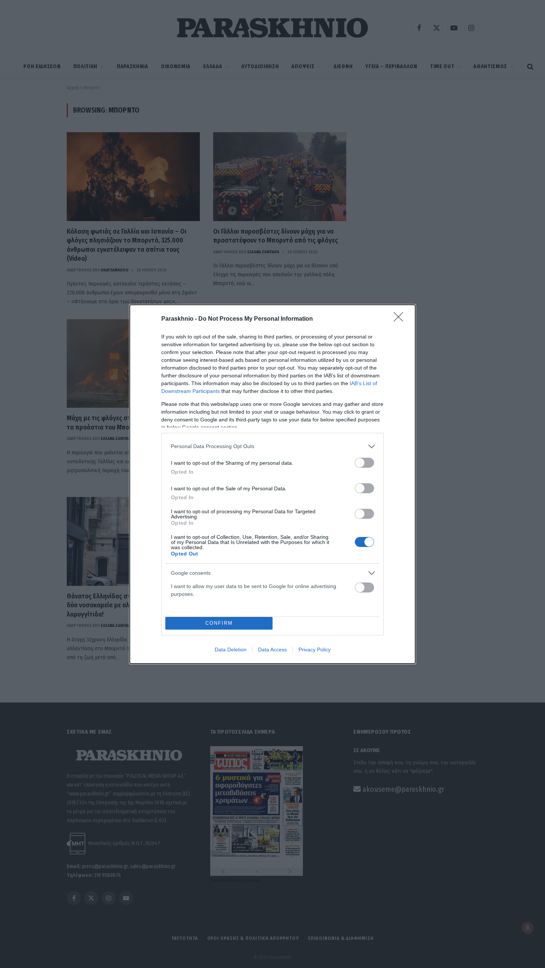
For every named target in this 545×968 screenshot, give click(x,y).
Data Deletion (231, 649)
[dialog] (272, 484)
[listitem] (272, 446)
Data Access (272, 649)
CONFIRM (219, 623)
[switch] (364, 463)
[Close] (401, 319)
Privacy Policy (314, 649)
